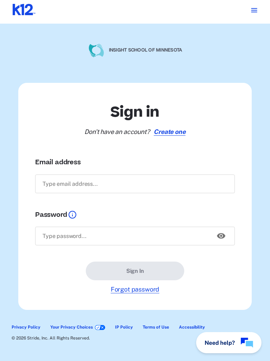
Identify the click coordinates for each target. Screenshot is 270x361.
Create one (169, 131)
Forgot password (135, 289)
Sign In (135, 271)
